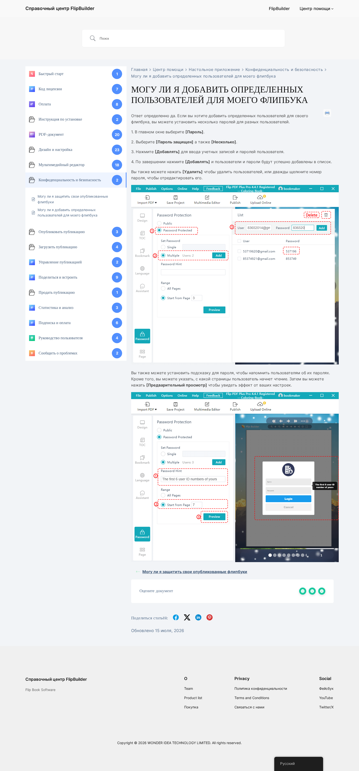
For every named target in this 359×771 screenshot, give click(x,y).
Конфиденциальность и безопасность (284, 69)
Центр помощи (315, 8)
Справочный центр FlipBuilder (60, 8)
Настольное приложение (214, 69)
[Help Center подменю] (332, 8)
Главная (139, 69)
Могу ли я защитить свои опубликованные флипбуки (194, 571)
